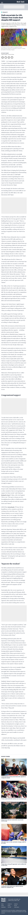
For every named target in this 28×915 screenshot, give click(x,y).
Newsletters (3, 907)
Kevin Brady (11, 507)
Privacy (9, 905)
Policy (5, 12)
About (2, 904)
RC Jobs (15, 905)
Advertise (16, 904)
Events (2, 905)
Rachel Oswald (5, 53)
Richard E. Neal (5, 495)
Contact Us (10, 904)
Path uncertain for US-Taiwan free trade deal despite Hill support (12, 17)
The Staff (9, 907)
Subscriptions (16, 907)
